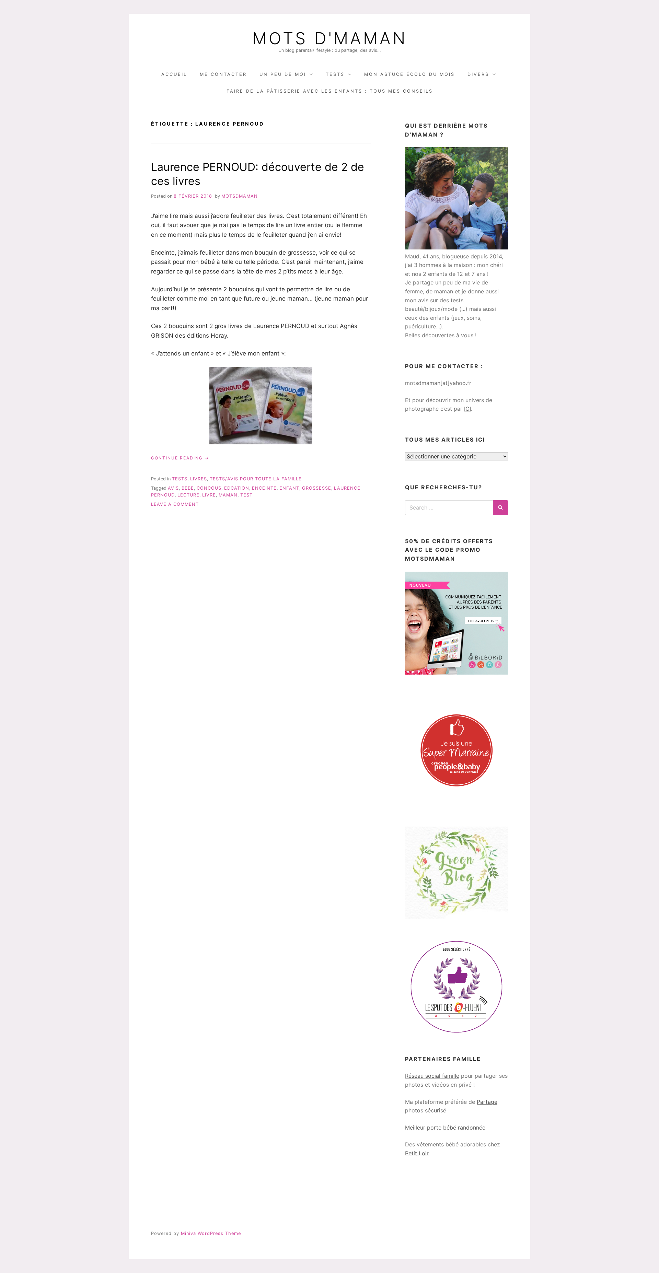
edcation (236, 488)
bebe (188, 488)
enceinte (264, 488)
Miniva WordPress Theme (211, 1233)
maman (228, 495)
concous (209, 488)
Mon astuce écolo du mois (409, 74)
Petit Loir (417, 1153)
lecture (188, 495)
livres (198, 478)
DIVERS (478, 74)
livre (209, 495)
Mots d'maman (329, 38)
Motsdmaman (239, 196)
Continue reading (180, 458)
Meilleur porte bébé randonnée (445, 1127)
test (246, 495)
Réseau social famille (432, 1075)
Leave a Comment (175, 504)
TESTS (335, 74)
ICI (467, 408)
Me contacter (223, 74)
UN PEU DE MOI (282, 74)
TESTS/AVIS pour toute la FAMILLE (256, 478)
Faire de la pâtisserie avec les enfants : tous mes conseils (330, 91)
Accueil (174, 74)
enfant (289, 488)
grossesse (316, 488)
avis (173, 488)
